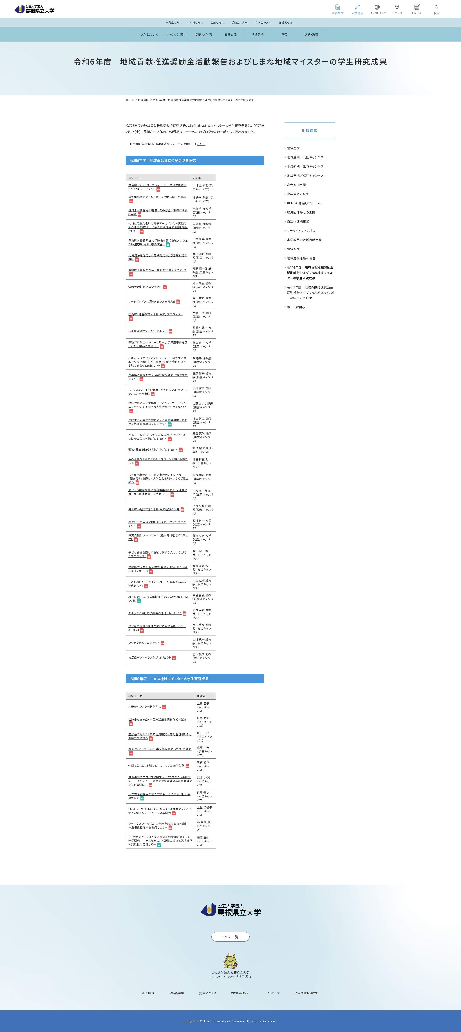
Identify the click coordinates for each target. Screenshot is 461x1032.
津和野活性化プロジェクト (145, 287)
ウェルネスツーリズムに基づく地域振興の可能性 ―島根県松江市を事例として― (159, 825)
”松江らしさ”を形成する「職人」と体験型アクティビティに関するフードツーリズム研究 (159, 811)
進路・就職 (312, 34)
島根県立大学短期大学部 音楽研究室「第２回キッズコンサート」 (157, 569)
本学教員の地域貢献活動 (304, 239)
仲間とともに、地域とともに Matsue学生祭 (156, 765)
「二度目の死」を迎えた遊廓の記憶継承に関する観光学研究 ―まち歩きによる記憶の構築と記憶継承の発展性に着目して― (160, 840)
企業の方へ (217, 22)
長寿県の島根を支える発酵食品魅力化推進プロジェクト (158, 377)
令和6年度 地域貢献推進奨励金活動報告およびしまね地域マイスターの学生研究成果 (310, 272)
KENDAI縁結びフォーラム (304, 203)
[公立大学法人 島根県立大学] (34, 8)
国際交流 (231, 34)
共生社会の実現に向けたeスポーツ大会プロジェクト (157, 524)
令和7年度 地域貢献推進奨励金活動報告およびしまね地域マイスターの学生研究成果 (311, 292)
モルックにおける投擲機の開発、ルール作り (155, 613)
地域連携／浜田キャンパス (305, 157)
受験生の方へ (240, 22)
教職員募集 (176, 993)
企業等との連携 (298, 194)
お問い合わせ (240, 993)
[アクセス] (397, 9)
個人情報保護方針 (307, 993)
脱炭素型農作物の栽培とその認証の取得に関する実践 (157, 212)
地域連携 (258, 34)
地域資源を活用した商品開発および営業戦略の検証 (157, 257)
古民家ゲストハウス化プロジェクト (149, 657)
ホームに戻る (296, 307)
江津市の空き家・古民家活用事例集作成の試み (157, 719)
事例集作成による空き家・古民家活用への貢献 (157, 197)
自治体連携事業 (298, 221)
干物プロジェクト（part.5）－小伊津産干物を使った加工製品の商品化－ (158, 344)
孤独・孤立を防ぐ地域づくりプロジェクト (153, 449)
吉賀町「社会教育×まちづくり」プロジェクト (155, 314)
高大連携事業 (296, 184)
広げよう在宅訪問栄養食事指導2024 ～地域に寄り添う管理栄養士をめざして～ (157, 492)
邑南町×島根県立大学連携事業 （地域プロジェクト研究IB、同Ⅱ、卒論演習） (158, 242)
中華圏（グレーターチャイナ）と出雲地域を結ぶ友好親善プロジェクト (157, 187)
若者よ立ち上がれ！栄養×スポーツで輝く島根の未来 (158, 461)
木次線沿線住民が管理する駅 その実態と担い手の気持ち (159, 796)
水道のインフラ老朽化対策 (144, 706)
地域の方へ (196, 22)
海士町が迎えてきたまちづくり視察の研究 (154, 509)
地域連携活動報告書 (301, 258)
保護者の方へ (287, 22)
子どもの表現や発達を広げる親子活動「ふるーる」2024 (157, 628)
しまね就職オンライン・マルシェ (148, 331)
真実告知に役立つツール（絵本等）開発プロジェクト (158, 537)
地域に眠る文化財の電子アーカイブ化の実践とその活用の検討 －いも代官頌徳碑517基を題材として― (158, 227)
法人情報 (148, 993)
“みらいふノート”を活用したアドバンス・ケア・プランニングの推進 (158, 391)
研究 (285, 34)
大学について (149, 34)
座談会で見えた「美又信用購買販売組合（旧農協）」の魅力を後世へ (160, 736)
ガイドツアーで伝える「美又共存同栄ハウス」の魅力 (159, 749)
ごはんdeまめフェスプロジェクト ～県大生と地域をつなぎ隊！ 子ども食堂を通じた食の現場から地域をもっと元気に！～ (157, 361)
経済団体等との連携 (301, 212)
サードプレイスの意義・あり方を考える (151, 301)
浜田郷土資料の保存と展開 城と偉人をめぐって (157, 270)
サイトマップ (272, 993)
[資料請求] (338, 9)
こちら (201, 144)
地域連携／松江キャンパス (305, 175)
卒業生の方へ (174, 22)
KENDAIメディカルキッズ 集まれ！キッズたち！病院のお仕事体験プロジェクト (157, 436)
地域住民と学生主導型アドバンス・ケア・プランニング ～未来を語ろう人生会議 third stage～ (157, 405)
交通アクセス (207, 993)
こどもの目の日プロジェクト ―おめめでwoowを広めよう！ (157, 584)
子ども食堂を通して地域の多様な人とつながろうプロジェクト (157, 554)
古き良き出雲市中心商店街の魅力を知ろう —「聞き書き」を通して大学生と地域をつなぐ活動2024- (158, 478)
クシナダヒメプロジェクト (144, 643)
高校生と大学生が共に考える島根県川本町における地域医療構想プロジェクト (157, 422)
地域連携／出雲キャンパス (305, 166)
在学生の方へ (263, 22)
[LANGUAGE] (377, 9)
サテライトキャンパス (301, 230)
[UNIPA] (417, 9)
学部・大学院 (203, 34)
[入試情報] (357, 9)
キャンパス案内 (177, 34)
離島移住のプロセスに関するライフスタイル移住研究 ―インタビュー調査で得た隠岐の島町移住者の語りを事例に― (160, 780)
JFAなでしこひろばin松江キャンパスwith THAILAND (158, 598)
